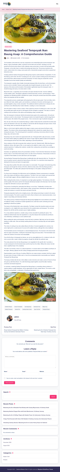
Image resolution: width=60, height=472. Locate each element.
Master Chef (8, 46)
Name (6, 371)
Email (24, 371)
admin (16, 317)
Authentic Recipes (8, 306)
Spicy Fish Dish (37, 309)
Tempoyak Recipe (46, 309)
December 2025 (7, 442)
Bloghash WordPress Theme (45, 469)
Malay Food (45, 306)
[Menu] (57, 3)
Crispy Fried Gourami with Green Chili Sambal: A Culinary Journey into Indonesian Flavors (27, 418)
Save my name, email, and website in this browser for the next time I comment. (24, 378)
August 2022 (6, 445)
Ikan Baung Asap (28, 306)
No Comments (26, 58)
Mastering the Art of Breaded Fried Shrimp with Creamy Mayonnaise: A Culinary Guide (26, 407)
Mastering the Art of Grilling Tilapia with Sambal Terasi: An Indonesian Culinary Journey (26, 415)
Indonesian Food (37, 306)
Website (42, 371)
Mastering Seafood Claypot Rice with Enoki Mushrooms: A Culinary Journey (23, 411)
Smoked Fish (17, 309)
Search (6, 392)
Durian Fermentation (18, 306)
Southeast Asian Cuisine (27, 309)
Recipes (5, 459)
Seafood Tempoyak (8, 309)
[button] (17, 320)
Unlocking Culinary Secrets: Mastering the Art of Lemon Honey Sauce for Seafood (25, 422)
